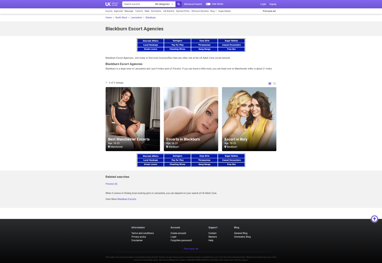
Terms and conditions (142, 233)
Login (263, 4)
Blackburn (151, 17)
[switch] (208, 4)
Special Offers (183, 11)
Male (147, 11)
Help (210, 240)
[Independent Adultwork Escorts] (112, 4)
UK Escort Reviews (200, 11)
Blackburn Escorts (126, 199)
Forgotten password (181, 240)
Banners (212, 236)
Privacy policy (138, 236)
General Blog (240, 233)
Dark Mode (217, 4)
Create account (178, 233)
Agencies (118, 11)
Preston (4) (111, 183)
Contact (212, 233)
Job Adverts (168, 11)
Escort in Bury (235, 139)
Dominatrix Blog (242, 236)
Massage (129, 11)
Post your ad (269, 11)
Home (108, 17)
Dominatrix (156, 11)
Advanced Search (193, 4)
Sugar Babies (224, 11)
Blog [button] (212, 11)
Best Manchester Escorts (129, 139)
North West (121, 17)
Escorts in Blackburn (183, 139)
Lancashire (136, 17)
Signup (273, 4)
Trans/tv (139, 11)
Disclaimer (137, 240)
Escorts (109, 11)
